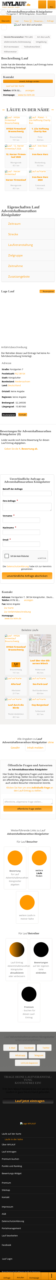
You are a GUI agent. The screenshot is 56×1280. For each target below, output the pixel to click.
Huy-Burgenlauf (40, 704)
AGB (4, 1213)
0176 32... (16, 90)
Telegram (38, 1055)
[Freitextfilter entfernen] (42, 4)
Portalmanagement (11, 1228)
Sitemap (6, 1190)
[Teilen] (45, 1276)
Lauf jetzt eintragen (30, 1101)
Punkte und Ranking (12, 1166)
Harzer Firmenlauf (16, 179)
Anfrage (50, 21)
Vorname (8, 515)
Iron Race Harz (40, 154)
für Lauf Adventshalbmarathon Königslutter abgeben (16, 877)
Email (6, 539)
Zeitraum (14, 223)
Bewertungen (39, 21)
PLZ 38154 (20, 373)
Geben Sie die (21, 448)
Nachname (8, 527)
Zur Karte (9, 607)
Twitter (46, 1047)
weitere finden (39, 873)
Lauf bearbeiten (10, 1235)
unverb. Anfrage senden (29, 81)
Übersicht (5, 21)
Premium (50, 116)
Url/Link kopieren (29, 1063)
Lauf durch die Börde (16, 706)
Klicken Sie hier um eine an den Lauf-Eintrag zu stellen (29, 789)
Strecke (12, 234)
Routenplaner (48, 291)
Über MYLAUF (8, 1144)
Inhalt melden (35, 747)
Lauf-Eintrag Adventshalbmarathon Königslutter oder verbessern (18, 969)
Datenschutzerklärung (18, 566)
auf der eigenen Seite (41, 967)
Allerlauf (16, 684)
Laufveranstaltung (20, 245)
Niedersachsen (22, 381)
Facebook (29, 1047)
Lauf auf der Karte (15, 86)
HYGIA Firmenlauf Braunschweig (16, 130)
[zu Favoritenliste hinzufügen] (4, 27)
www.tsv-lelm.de (26, 95)
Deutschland (14, 385)
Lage (17, 21)
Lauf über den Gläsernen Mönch (40, 662)
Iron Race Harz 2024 (40, 178)
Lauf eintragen (9, 1151)
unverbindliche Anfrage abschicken (27, 576)
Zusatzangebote (18, 276)
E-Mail (12, 1047)
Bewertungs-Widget (12, 1173)
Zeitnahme (15, 266)
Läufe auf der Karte (11, 1133)
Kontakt (22, 414)
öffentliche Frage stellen (29, 808)
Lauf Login (7, 1258)
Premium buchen (10, 1159)
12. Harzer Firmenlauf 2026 (16, 155)
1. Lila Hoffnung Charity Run (40, 130)
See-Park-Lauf (40, 684)
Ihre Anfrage (9, 500)
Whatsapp (20, 1055)
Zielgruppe (15, 255)
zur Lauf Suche (3, 12)
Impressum (7, 1206)
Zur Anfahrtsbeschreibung (17, 611)
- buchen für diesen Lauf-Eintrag (29, 1012)
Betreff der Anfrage (13, 489)
